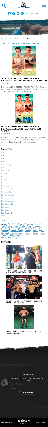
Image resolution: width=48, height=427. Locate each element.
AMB (3, 153)
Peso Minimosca (7, 180)
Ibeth (18, 237)
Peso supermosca (7, 198)
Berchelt (5, 233)
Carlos (21, 229)
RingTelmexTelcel (16, 233)
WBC (3, 216)
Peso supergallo (7, 189)
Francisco (37, 225)
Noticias (17, 39)
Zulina (4, 237)
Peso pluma (5, 186)
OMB (3, 168)
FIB (2, 162)
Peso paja (4, 183)
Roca (40, 229)
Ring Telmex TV (7, 213)
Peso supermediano (8, 195)
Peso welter (5, 207)
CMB (3, 159)
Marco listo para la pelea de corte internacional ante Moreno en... (24, 272)
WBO (30, 225)
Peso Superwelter (7, 204)
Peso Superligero (7, 192)
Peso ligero (5, 177)
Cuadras (35, 233)
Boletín (3, 156)
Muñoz (28, 229)
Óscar (42, 233)
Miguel (11, 237)
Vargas (23, 225)
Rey (34, 229)
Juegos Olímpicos (7, 165)
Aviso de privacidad (40, 422)
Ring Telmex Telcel (7, 39)
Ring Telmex (23, 6)
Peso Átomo (5, 174)
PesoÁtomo (5, 210)
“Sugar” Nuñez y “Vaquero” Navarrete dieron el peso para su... (24, 302)
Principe (27, 233)
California (5, 229)
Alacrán (14, 229)
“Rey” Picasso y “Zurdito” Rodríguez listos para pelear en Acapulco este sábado (21, 129)
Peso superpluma (7, 201)
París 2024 (5, 171)
